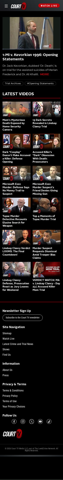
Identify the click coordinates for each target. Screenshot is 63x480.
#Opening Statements (40, 83)
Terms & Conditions (13, 390)
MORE (44, 74)
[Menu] (6, 5)
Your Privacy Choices (14, 406)
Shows (6, 349)
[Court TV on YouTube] (40, 421)
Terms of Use (10, 401)
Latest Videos (18, 94)
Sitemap (7, 333)
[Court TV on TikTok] (49, 421)
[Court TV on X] (31, 421)
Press (6, 375)
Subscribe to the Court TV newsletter (22, 317)
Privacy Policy (10, 395)
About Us (7, 370)
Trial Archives (13, 83)
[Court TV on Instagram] (22, 421)
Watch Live (49, 5)
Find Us (7, 354)
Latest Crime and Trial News (18, 344)
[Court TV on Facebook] (14, 421)
